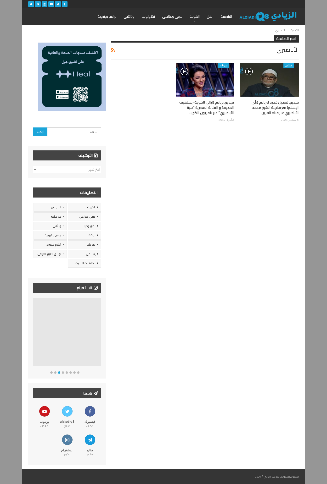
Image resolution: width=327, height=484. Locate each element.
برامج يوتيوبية (53, 235)
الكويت (195, 16)
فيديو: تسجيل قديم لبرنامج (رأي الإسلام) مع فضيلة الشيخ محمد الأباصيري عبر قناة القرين (275, 107)
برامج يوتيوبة (107, 16)
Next (100, 333)
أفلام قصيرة (53, 244)
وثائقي (129, 16)
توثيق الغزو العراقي (49, 254)
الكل (210, 16)
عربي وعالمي (172, 16)
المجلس (56, 207)
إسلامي (288, 65)
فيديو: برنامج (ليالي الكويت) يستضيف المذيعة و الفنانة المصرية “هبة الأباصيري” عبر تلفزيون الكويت (206, 107)
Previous (34, 333)
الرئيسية (226, 16)
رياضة (92, 235)
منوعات (223, 65)
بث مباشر (56, 216)
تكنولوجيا (148, 16)
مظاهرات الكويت (85, 263)
